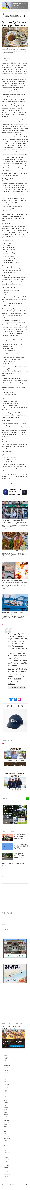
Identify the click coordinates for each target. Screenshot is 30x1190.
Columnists (7, 1134)
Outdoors (6, 1114)
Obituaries (6, 1061)
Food (5, 1105)
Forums (6, 929)
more (3, 743)
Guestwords (7, 1138)
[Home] (15, 15)
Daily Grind (7, 1067)
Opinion (6, 1131)
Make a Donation (6, 1168)
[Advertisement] (15, 1004)
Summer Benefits (6, 1087)
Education (6, 1070)
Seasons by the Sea (10, 483)
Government (7, 1065)
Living (5, 1098)
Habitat (6, 1107)
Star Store (6, 1157)
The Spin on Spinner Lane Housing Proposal (21, 855)
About (5, 1148)
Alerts (5, 1161)
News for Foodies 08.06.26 (12, 580)
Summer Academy (6, 1172)
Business (6, 1063)
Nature (5, 1112)
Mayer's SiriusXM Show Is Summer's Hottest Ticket (21, 836)
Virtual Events (5, 1090)
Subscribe (6, 1159)
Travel (5, 1100)
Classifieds (7, 1152)
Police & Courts (6, 1058)
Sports (5, 1117)
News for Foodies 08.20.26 (12, 520)
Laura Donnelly (8, 58)
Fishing (6, 1102)
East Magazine (6, 1120)
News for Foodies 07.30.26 (12, 612)
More (3, 625)
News (5, 1055)
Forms (5, 1155)
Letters (5, 1140)
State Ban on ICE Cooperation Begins (13, 864)
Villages (6, 1072)
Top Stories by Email (7, 1175)
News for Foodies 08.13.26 (12, 551)
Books (5, 1079)
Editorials (6, 1136)
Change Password (6, 1164)
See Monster (7, 1084)
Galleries (6, 1082)
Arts (5, 1077)
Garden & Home (6, 1123)
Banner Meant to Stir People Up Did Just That (21, 846)
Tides (5, 1126)
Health (5, 1109)
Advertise (6, 1150)
